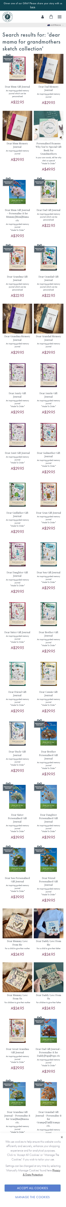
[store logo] (7, 17)
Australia (55, 25)
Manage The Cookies (32, 1197)
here (32, 7)
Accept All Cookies (32, 1188)
